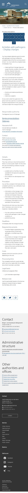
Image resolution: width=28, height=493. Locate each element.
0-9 (14, 42)
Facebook (10, 458)
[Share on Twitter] (10, 298)
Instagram (10, 462)
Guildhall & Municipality (13, 25)
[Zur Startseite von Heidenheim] (12, 4)
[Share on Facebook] (4, 298)
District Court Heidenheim (10, 377)
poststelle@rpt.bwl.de (11, 141)
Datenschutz (4, 486)
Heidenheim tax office (9, 379)
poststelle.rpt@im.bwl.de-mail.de (15, 143)
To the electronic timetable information (12, 131)
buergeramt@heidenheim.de (11, 329)
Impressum (4, 484)
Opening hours (6, 428)
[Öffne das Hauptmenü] (3, 4)
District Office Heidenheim (10, 375)
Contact (10, 415)
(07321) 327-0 (8, 407)
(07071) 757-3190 (10, 139)
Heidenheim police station (10, 381)
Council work (5, 430)
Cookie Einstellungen (6, 490)
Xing (9, 470)
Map (3, 436)
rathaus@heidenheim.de (10, 405)
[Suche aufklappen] (25, 4)
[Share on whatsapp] (16, 298)
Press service (5, 434)
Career (4, 438)
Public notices (5, 442)
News (3, 432)
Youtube (10, 466)
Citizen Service (7, 27)
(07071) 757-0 (10, 138)
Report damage (6, 440)
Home (3, 25)
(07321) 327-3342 (9, 331)
